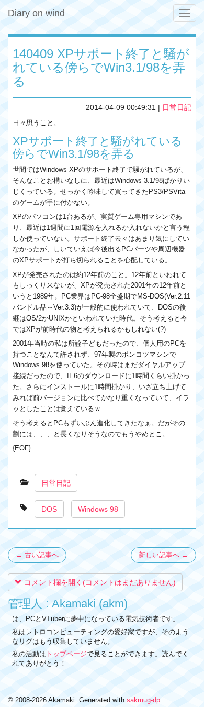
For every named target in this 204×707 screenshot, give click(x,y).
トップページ (66, 654)
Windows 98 (98, 509)
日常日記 (176, 107)
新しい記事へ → (163, 555)
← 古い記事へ (37, 555)
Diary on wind (36, 13)
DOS (49, 509)
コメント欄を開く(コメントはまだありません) (99, 582)
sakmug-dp (143, 700)
